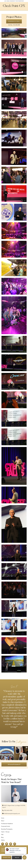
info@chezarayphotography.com (11, 813)
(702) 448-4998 (7, 810)
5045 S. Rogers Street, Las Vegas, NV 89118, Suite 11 (13, 806)
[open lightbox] (14, 33)
